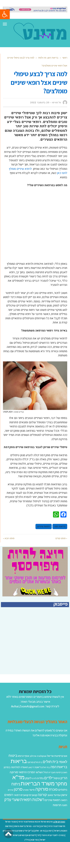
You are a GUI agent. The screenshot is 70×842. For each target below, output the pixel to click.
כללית (40, 778)
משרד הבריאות (38, 783)
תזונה (64, 805)
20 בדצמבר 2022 (39, 102)
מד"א (18, 777)
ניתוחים (62, 789)
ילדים (48, 777)
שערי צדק (12, 799)
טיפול (56, 778)
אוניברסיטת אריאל (57, 755)
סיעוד (32, 789)
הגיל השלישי (42, 772)
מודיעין (43, 826)
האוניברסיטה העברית (58, 772)
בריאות (19, 761)
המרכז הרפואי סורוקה (22, 772)
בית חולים (50, 761)
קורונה (42, 795)
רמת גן (49, 830)
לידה (34, 778)
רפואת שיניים (43, 526)
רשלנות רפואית (32, 799)
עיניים (10, 790)
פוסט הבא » (8, 538)
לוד (38, 835)
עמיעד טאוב (54, 794)
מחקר (61, 784)
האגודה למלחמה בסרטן (16, 767)
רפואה (64, 800)
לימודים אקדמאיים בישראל (24, 835)
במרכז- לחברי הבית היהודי (52, 835)
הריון (63, 778)
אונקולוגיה (41, 756)
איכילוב (33, 756)
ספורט (26, 790)
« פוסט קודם (61, 538)
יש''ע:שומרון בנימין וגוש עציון (15, 830)
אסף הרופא (23, 756)
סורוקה (41, 789)
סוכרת (53, 789)
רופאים (8, 794)
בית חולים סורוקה (34, 762)
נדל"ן (27, 839)
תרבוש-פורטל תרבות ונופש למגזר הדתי (35, 821)
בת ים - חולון (40, 830)
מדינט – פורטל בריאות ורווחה (26, 826)
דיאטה (37, 767)
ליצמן (28, 778)
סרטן (18, 789)
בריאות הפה (59, 526)
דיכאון (31, 767)
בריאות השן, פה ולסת (48, 57)
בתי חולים (45, 767)
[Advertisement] (35, 226)
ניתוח (15, 784)
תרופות (57, 805)
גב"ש (31, 830)
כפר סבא (34, 839)
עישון (64, 794)
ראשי (64, 57)
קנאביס (33, 794)
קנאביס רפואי (21, 794)
